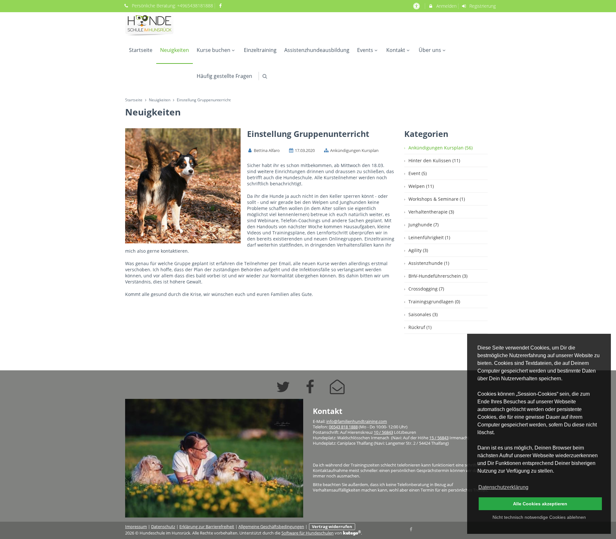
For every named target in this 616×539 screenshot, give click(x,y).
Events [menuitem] (365, 50)
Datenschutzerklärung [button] (503, 487)
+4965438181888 (195, 6)
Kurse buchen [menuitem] (213, 50)
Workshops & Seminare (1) (436, 199)
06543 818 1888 (343, 427)
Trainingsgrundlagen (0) (434, 302)
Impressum (136, 526)
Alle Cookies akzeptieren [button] (540, 503)
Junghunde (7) (423, 225)
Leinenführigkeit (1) (429, 237)
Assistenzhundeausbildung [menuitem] (316, 50)
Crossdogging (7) (426, 289)
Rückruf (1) (420, 327)
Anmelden (446, 6)
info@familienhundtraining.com (356, 421)
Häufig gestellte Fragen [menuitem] (224, 76)
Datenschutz (163, 526)
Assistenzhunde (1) (428, 263)
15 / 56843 (439, 438)
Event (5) (417, 173)
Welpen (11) (421, 186)
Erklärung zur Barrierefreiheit (206, 526)
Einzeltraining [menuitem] (260, 50)
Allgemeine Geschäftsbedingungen (271, 526)
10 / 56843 (383, 432)
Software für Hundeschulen (307, 533)
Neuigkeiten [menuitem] (174, 50)
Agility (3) (418, 250)
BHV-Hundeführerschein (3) (437, 276)
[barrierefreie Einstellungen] (417, 6)
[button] (264, 76)
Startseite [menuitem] (140, 50)
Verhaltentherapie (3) (431, 212)
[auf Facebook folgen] (221, 6)
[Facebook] (411, 529)
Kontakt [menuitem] (395, 50)
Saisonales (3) (423, 314)
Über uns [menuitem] (430, 50)
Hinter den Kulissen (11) (434, 160)
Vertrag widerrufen (332, 526)
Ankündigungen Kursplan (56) (440, 148)
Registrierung (482, 6)
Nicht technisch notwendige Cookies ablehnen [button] (539, 517)
